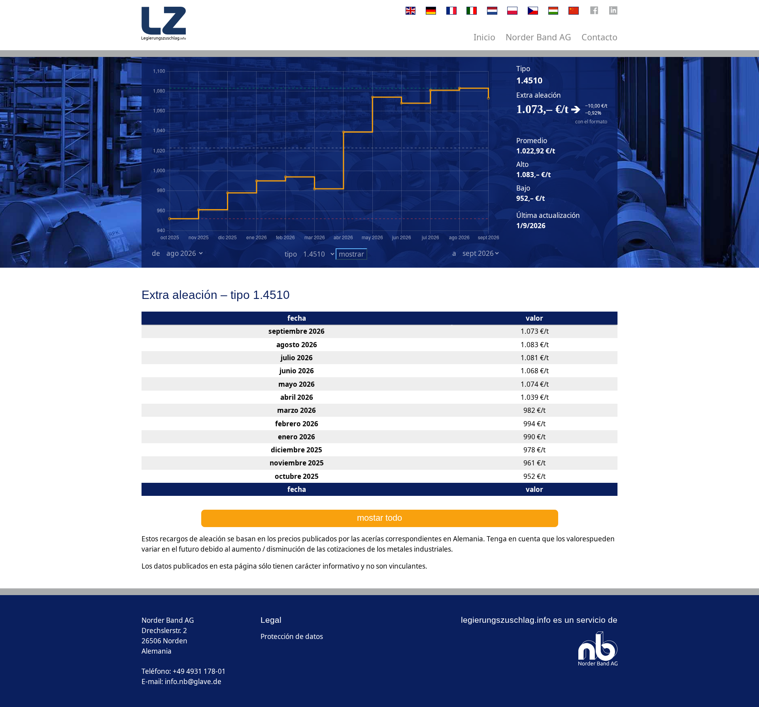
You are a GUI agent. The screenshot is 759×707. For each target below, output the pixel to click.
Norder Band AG (538, 37)
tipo (291, 254)
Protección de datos (292, 636)
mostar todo (379, 518)
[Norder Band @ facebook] (594, 12)
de (156, 253)
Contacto (599, 37)
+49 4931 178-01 (199, 671)
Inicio (484, 37)
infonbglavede (193, 681)
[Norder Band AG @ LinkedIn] (613, 12)
